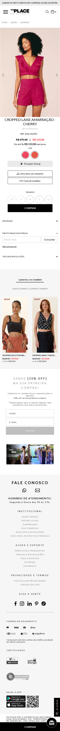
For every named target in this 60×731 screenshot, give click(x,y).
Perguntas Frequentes (30, 550)
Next (57, 75)
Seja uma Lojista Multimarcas (30, 536)
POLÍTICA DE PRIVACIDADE (30, 581)
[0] (52, 11)
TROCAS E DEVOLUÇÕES (30, 554)
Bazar (14, 22)
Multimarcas (30, 528)
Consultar (49, 239)
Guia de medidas (32, 180)
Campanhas (30, 524)
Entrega (30, 562)
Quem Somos (30, 517)
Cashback (30, 566)
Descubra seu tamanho (32, 173)
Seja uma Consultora (30, 532)
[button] (5, 12)
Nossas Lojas (30, 520)
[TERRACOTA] (35, 155)
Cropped (24, 22)
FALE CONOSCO (30, 558)
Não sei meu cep (9, 246)
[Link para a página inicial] (5, 22)
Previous (3, 75)
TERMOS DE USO (30, 584)
